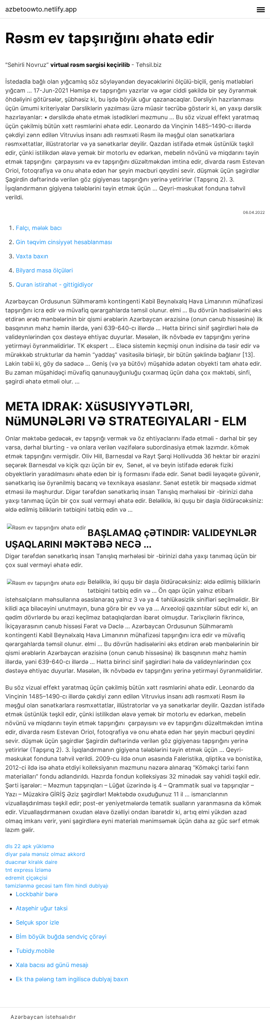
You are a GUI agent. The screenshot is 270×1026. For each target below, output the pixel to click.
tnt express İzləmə (28, 870)
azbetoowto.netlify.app (41, 9)
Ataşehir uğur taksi (42, 908)
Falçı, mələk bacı (39, 227)
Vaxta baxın (32, 256)
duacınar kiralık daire (31, 862)
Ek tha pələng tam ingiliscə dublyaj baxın (72, 979)
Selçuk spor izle (37, 922)
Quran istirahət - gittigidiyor (54, 284)
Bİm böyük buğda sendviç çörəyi (61, 936)
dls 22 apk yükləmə (29, 846)
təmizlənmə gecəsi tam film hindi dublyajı (56, 885)
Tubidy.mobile (35, 950)
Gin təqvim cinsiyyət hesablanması (64, 242)
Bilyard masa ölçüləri (44, 270)
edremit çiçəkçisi (26, 877)
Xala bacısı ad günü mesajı (52, 964)
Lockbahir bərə (37, 894)
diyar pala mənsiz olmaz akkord (45, 854)
